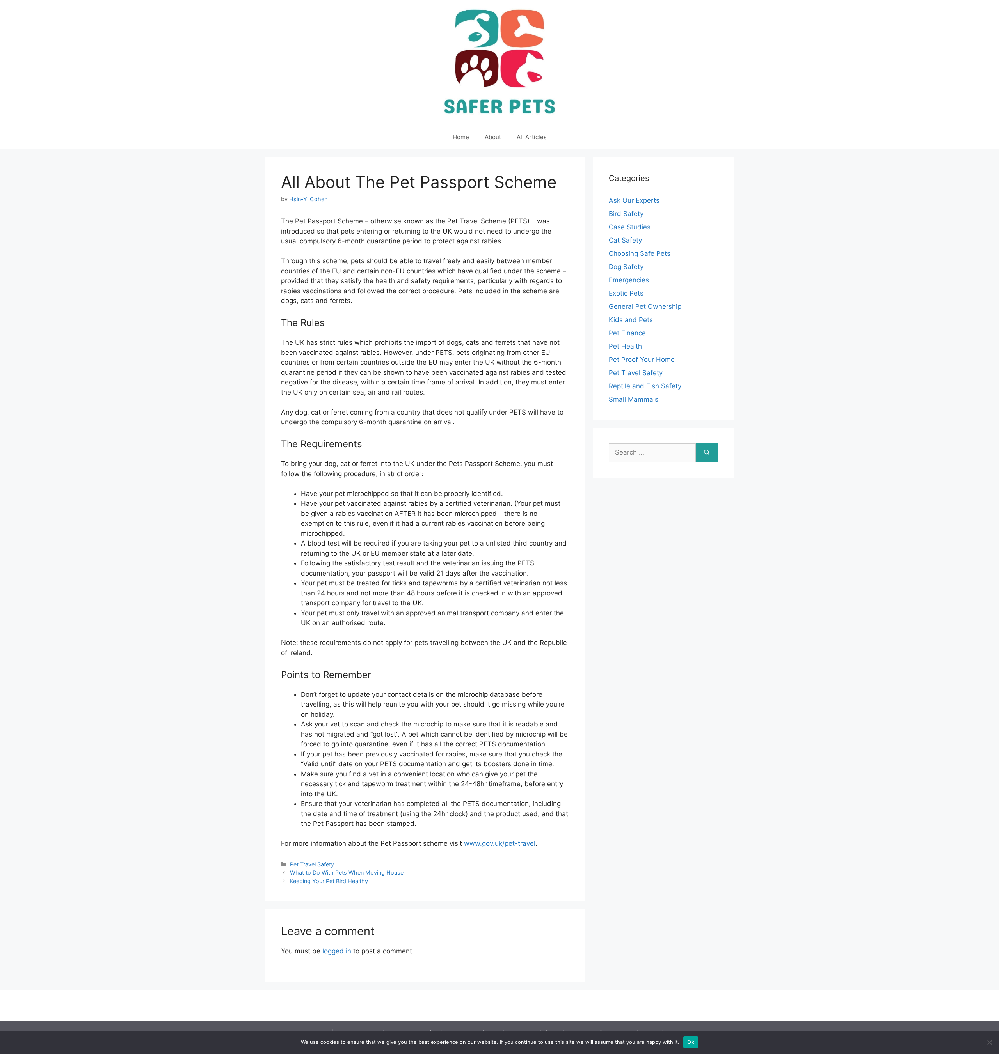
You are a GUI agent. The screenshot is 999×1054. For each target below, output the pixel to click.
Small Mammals (633, 399)
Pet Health (625, 346)
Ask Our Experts (634, 200)
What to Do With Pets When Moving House (347, 872)
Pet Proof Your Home (642, 359)
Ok (690, 1042)
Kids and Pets (631, 320)
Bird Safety (626, 214)
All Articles (532, 137)
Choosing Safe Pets (639, 253)
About (493, 137)
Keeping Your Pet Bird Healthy (329, 881)
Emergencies (629, 280)
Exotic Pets (626, 293)
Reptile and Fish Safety (645, 386)
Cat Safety (625, 240)
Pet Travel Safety (312, 864)
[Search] (707, 452)
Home (461, 137)
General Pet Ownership (645, 306)
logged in (336, 951)
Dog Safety (626, 267)
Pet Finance (627, 333)
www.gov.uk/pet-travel (499, 843)
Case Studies (630, 227)
